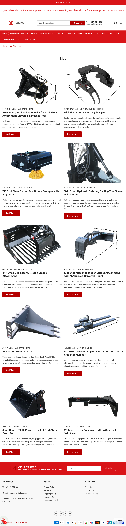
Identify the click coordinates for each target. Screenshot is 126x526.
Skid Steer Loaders (18, 34)
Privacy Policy (49, 487)
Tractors (113, 34)
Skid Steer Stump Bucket (17, 351)
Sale (19, 40)
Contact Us (89, 490)
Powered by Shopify (21, 522)
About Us (88, 487)
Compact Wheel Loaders (41, 34)
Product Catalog (91, 494)
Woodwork (17, 46)
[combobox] (61, 23)
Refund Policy (49, 490)
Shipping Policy (50, 494)
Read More (10, 134)
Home (4, 34)
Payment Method (51, 500)
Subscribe (108, 468)
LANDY (10, 522)
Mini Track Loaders (65, 34)
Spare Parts (9, 40)
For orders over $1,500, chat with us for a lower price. (73, 10)
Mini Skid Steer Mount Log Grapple (84, 112)
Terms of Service (51, 497)
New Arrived (30, 40)
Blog (10, 46)
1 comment (101, 109)
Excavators (100, 34)
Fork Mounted (84, 34)
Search (79, 23)
